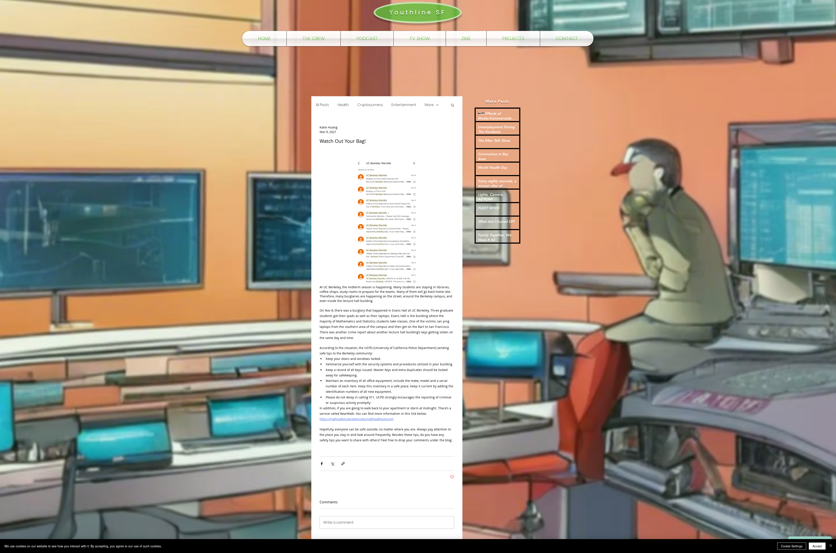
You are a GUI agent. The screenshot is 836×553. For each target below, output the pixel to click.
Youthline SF (417, 12)
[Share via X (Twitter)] (332, 464)
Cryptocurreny (370, 105)
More (429, 105)
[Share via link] (343, 464)
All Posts (322, 105)
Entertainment (403, 105)
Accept (817, 546)
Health (343, 105)
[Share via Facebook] (322, 464)
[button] (452, 105)
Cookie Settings (791, 546)
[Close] (830, 546)
